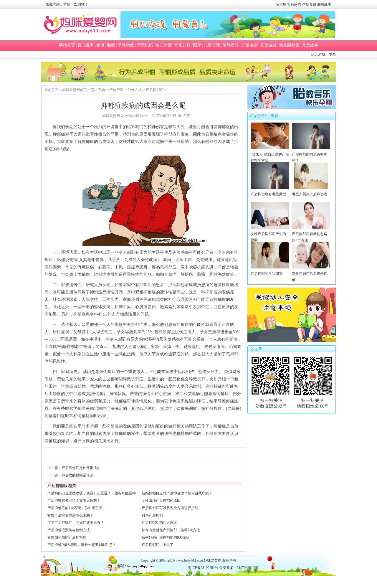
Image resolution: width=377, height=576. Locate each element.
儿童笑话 (212, 45)
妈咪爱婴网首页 (74, 90)
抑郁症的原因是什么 (77, 475)
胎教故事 (324, 4)
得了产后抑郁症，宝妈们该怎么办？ (75, 523)
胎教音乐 (230, 45)
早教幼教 (126, 45)
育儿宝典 (85, 45)
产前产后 (116, 90)
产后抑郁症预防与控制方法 (68, 530)
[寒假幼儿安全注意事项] (291, 341)
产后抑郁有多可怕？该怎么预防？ (73, 501)
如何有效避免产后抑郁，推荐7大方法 (171, 530)
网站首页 (67, 45)
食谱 (100, 45)
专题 (332, 54)
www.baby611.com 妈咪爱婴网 (198, 560)
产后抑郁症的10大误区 (159, 523)
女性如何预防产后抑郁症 (66, 537)
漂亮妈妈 (144, 45)
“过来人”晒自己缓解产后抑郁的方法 (270, 157)
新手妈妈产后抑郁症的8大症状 (165, 537)
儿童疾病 (249, 45)
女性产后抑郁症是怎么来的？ (70, 515)
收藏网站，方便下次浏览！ (67, 4)
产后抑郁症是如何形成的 (81, 468)
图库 (197, 45)
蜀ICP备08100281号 (203, 568)
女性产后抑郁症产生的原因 (268, 237)
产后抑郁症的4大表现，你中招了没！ (76, 508)
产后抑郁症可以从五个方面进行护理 (170, 508)
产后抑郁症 (154, 90)
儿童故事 (310, 45)
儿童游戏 (268, 45)
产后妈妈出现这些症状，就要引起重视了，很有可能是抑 (91, 493)
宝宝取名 (283, 4)
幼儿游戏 (318, 54)
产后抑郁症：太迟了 (157, 545)
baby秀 (296, 4)
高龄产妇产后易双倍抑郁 (309, 277)
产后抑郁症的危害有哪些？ (309, 157)
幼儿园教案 (289, 45)
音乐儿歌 (182, 45)
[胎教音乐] (291, 107)
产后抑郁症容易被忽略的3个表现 (309, 237)
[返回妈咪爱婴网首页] (80, 24)
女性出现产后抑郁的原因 (161, 501)
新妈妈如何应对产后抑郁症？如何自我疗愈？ (177, 493)
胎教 (111, 45)
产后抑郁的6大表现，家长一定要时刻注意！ (81, 545)
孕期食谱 (309, 4)
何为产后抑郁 (152, 515)
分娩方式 (135, 90)
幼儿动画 (163, 45)
